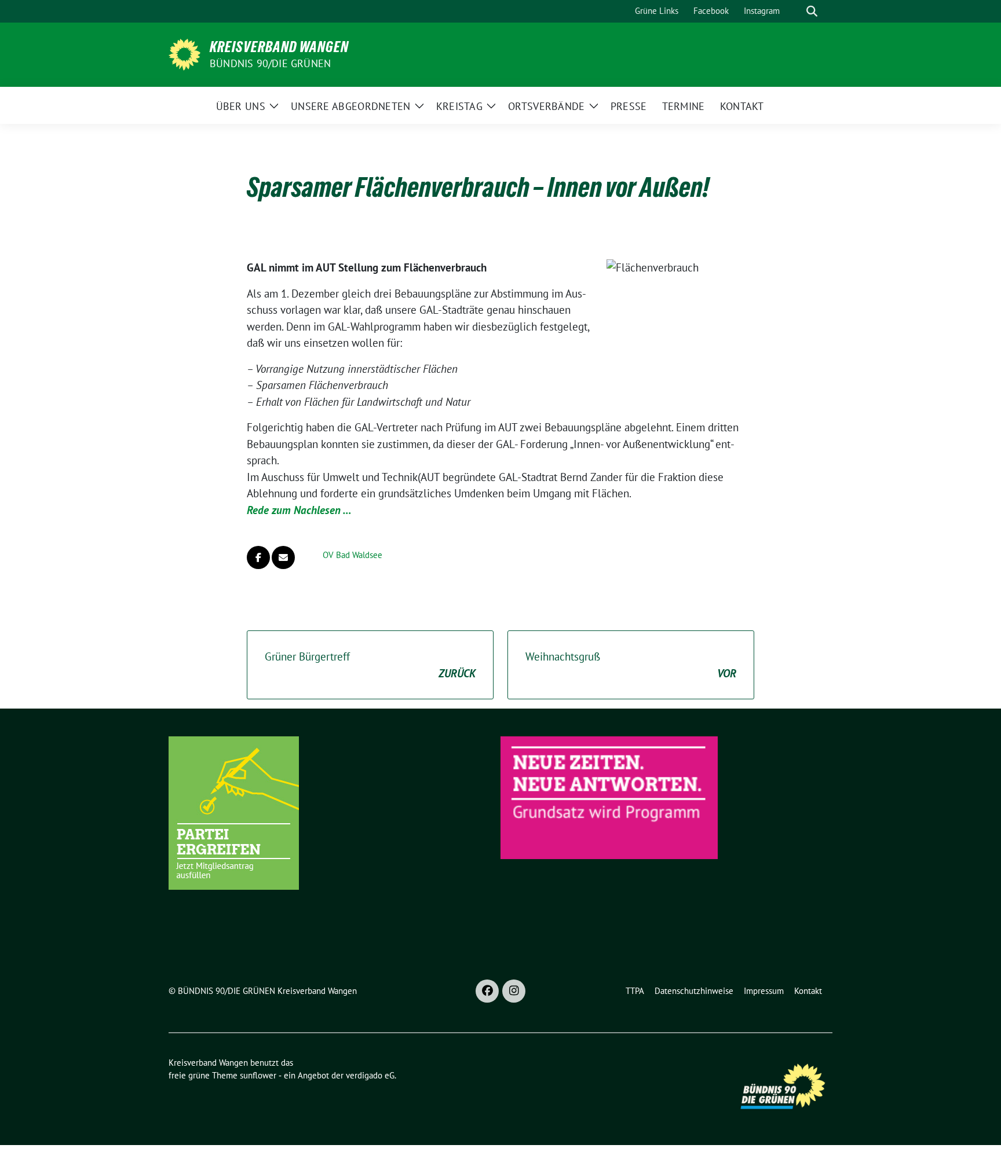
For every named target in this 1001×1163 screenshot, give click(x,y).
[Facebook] (487, 991)
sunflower (258, 1075)
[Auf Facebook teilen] (258, 557)
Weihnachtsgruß (630, 665)
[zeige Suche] (812, 11)
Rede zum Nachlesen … (299, 510)
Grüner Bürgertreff (370, 665)
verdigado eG (370, 1075)
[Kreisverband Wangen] (184, 53)
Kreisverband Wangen (279, 47)
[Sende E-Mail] (283, 557)
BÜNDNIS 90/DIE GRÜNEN (270, 63)
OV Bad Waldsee (352, 554)
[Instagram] (513, 991)
